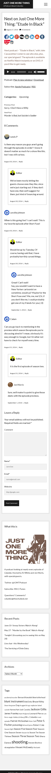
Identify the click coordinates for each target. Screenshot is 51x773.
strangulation (9, 747)
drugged (23, 705)
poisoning (17, 725)
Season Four (31, 729)
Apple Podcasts (22, 86)
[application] (25, 72)
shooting (20, 741)
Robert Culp (38, 725)
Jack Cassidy (25, 709)
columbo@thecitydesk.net (16, 598)
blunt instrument (14, 701)
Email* (7, 474)
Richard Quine (27, 725)
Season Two (33, 736)
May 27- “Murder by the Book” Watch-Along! (24, 630)
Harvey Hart (14, 709)
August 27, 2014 (12, 30)
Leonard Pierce (36, 713)
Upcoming (23, 96)
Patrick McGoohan (19, 721)
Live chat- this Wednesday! (16, 643)
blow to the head (39, 697)
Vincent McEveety (24, 747)
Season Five (19, 729)
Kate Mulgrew (24, 714)
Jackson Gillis (38, 709)
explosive (34, 705)
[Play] (8, 71)
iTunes (22, 589)
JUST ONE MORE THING (17, 3)
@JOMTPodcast (19, 582)
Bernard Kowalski (25, 697)
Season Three (19, 736)
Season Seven (15, 732)
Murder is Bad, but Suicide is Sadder (20, 115)
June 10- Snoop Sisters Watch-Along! (21, 625)
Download (39, 79)
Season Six (25, 733)
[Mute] (35, 71)
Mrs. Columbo (31, 717)
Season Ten (34, 732)
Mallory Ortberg (19, 717)
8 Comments (26, 30)
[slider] (41, 71)
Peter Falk (32, 721)
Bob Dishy (28, 702)
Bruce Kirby (38, 701)
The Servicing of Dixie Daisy (16, 648)
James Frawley (11, 713)
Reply (21, 162)
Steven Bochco (35, 742)
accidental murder (11, 697)
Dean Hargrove (9, 705)
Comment (8, 429)
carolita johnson (17, 212)
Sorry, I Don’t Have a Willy (16, 107)
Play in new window (22, 79)
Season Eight (8, 729)
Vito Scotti (36, 747)
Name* (7, 461)
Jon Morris (19, 384)
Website (8, 486)
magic (11, 717)
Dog (17, 705)
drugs (28, 705)
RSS (34, 86)
